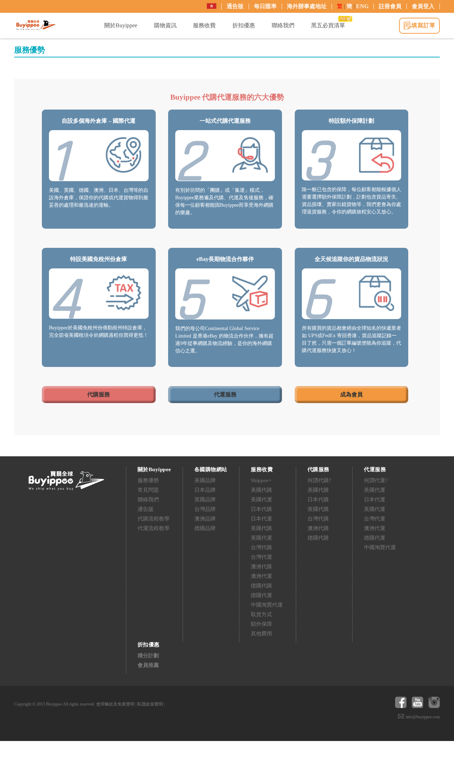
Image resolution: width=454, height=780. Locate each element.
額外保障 (261, 624)
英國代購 (261, 528)
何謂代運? (376, 480)
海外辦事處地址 (307, 6)
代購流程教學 (154, 519)
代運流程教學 (154, 528)
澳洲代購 (261, 566)
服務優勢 (148, 480)
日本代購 (261, 509)
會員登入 (423, 6)
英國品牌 (205, 499)
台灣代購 (261, 547)
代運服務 (225, 394)
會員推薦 (148, 665)
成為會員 (351, 394)
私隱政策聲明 (150, 704)
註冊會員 (390, 6)
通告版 (235, 6)
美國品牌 (205, 480)
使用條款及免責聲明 (115, 704)
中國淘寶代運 (267, 605)
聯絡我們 (148, 499)
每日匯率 (265, 6)
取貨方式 (261, 614)
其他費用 (261, 633)
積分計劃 (148, 655)
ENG (362, 6)
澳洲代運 (261, 576)
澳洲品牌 (205, 519)
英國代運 (261, 538)
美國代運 (261, 499)
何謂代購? (319, 480)
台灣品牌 (205, 509)
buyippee (35, 25)
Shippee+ (261, 480)
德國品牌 (205, 528)
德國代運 (261, 595)
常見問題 (148, 490)
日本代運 (261, 519)
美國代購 (261, 490)
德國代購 (261, 586)
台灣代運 (261, 557)
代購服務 (98, 394)
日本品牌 (205, 490)
